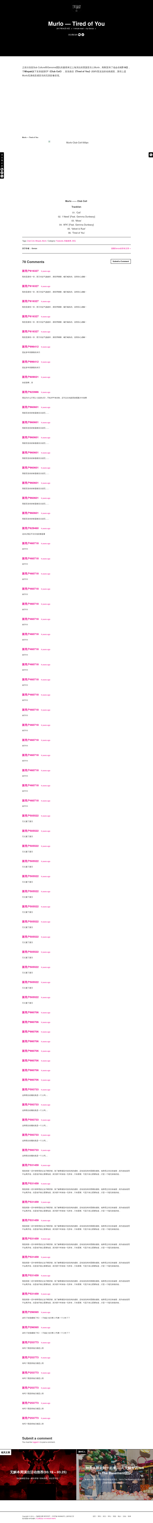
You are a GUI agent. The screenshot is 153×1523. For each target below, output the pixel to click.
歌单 (129, 1516)
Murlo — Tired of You (76, 23)
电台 (119, 1516)
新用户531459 (30, 1165)
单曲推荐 (67, 241)
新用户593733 (30, 1089)
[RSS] (2, 176)
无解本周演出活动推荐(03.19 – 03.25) (38, 1471)
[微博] (2, 172)
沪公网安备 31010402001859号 (46, 1518)
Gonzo (91, 28)
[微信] (2, 169)
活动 (124, 1516)
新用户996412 (30, 346)
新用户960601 (30, 407)
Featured (59, 241)
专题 (114, 1516)
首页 (94, 1516)
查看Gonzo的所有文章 (121, 248)
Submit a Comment (121, 261)
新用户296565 (30, 1312)
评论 (109, 1516)
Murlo (44, 241)
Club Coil (30, 241)
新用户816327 (30, 271)
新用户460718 (30, 543)
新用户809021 (30, 377)
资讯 (74, 241)
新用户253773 (30, 1342)
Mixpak (38, 241)
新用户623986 (30, 392)
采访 (104, 1516)
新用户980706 (30, 1012)
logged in (36, 1442)
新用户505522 (30, 815)
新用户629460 (30, 528)
